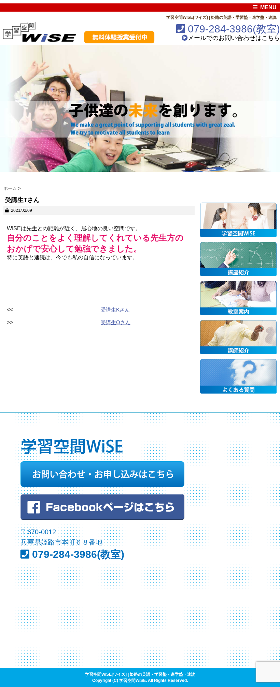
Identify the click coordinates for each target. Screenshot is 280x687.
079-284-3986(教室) (232, 29)
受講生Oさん (115, 322)
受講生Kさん (115, 310)
